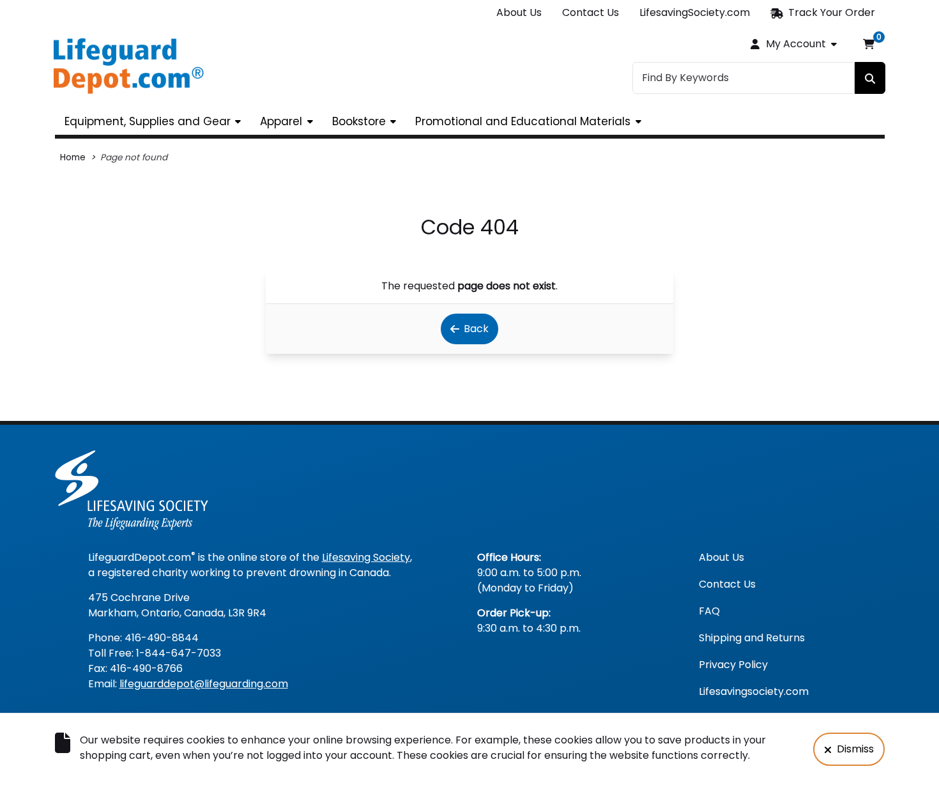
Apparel (281, 121)
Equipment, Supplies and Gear (148, 121)
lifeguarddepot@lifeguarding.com (203, 683)
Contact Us (590, 12)
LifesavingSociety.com (694, 12)
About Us (519, 12)
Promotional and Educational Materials (522, 121)
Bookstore (359, 121)
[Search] (870, 78)
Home (73, 157)
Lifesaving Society (366, 557)
